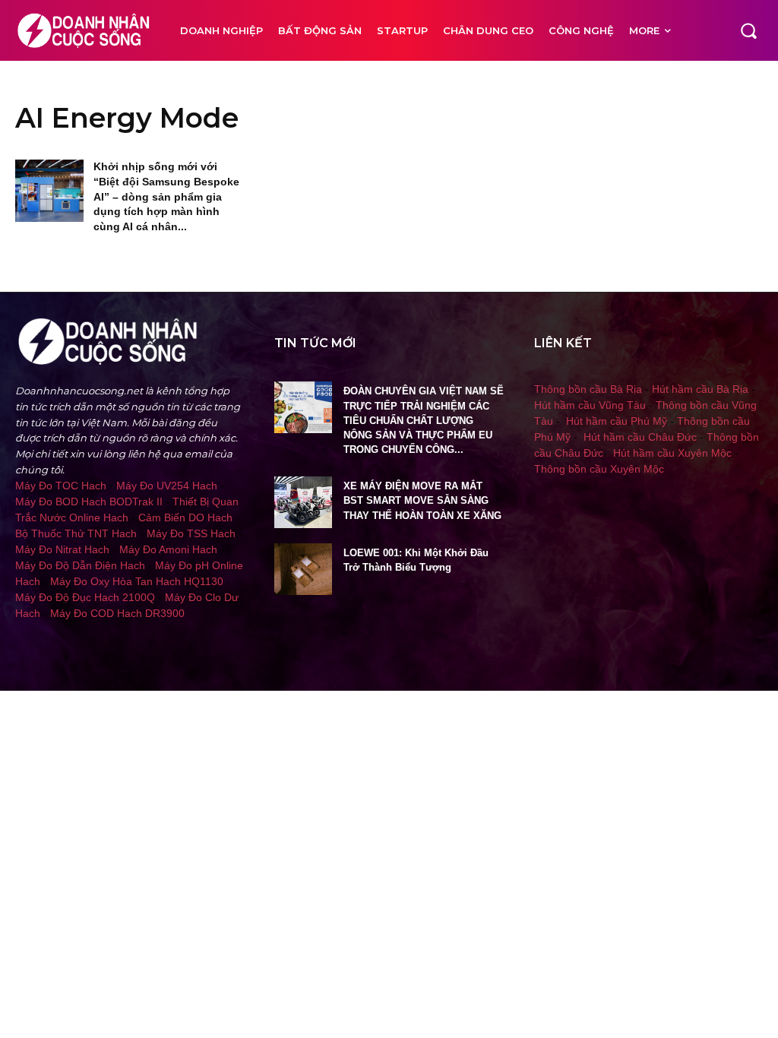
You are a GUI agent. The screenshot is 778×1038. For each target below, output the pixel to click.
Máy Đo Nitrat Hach (62, 549)
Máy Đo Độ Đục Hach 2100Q (85, 597)
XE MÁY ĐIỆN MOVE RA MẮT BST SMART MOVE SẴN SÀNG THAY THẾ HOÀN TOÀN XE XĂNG (422, 500)
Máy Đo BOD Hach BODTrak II (89, 501)
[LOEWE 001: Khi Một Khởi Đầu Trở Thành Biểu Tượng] (302, 569)
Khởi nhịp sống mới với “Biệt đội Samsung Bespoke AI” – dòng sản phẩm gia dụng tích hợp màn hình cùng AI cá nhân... (166, 196)
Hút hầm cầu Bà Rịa (700, 389)
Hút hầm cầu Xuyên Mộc (672, 453)
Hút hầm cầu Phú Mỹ (616, 421)
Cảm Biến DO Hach (185, 517)
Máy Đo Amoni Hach (168, 549)
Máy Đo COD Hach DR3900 (117, 613)
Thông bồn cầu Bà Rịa (588, 389)
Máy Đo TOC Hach (60, 485)
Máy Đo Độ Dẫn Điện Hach (80, 565)
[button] (748, 30)
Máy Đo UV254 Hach (166, 485)
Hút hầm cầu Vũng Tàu (590, 405)
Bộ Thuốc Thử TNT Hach (76, 533)
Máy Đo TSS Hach (191, 533)
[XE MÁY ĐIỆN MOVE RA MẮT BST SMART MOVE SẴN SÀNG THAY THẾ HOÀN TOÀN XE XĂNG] (302, 502)
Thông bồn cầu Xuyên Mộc (599, 469)
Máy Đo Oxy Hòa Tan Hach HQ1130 (136, 581)
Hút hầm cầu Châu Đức (640, 437)
